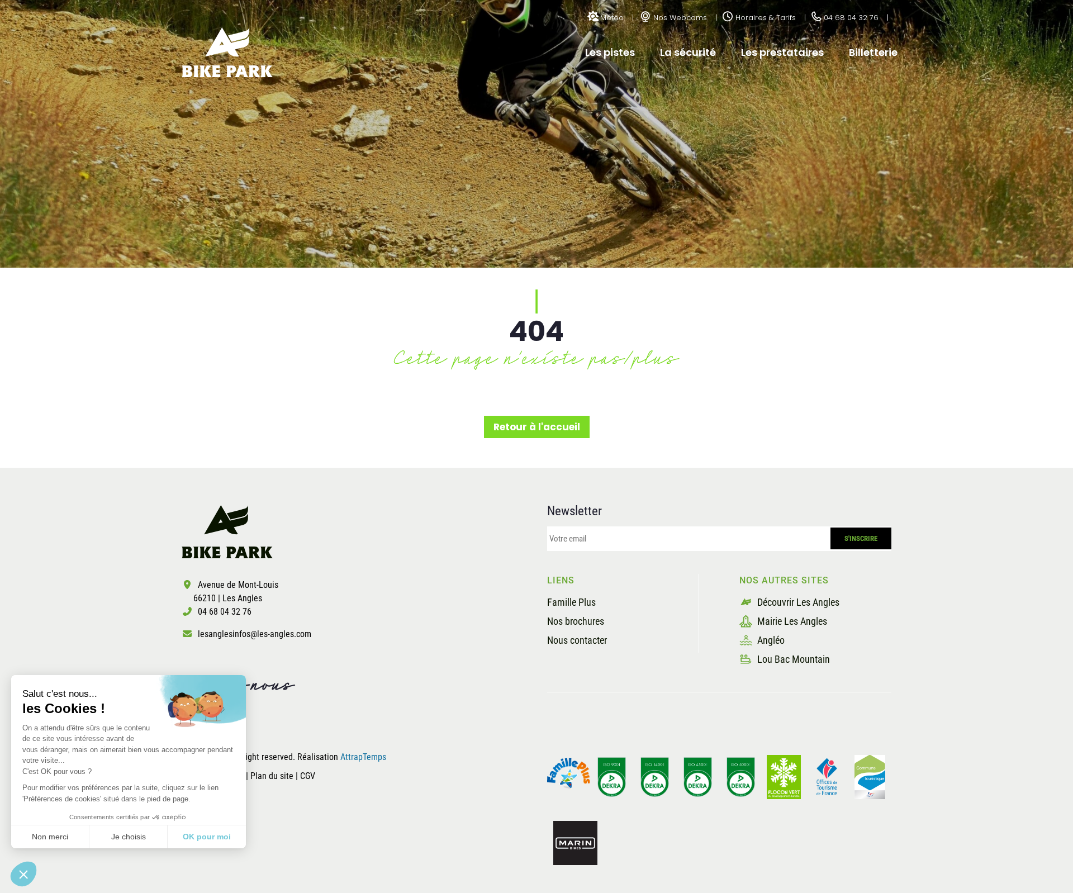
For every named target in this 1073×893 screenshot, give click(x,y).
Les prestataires (782, 52)
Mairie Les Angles (791, 621)
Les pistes (610, 52)
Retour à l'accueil (536, 427)
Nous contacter (577, 640)
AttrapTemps (363, 757)
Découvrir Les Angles (797, 602)
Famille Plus (571, 602)
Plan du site (273, 776)
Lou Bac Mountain (792, 659)
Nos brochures (575, 621)
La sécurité (688, 52)
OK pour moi (207, 836)
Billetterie (873, 52)
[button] (23, 874)
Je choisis (128, 836)
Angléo (770, 640)
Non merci (50, 836)
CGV (307, 776)
